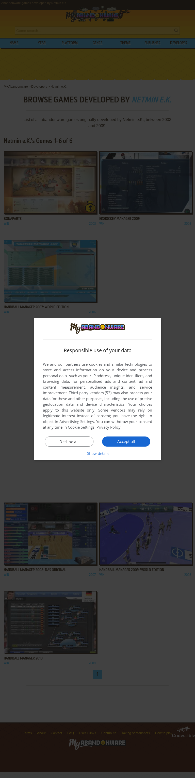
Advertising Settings (76, 421)
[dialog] (97, 389)
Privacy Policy (108, 427)
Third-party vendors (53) (90, 392)
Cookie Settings (81, 427)
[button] (97, 453)
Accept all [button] (126, 441)
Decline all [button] (68, 441)
